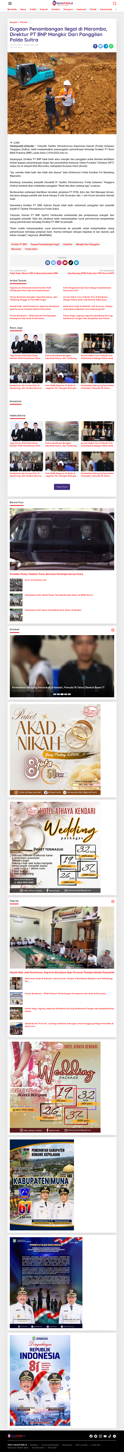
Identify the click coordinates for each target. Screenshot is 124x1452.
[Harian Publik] (62, 3)
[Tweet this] (100, 46)
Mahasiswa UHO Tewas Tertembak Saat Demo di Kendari (53, 610)
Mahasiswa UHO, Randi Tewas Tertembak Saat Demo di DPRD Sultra (59, 595)
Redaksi (34, 1445)
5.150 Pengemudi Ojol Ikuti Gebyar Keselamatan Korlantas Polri (87, 289)
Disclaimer (67, 1445)
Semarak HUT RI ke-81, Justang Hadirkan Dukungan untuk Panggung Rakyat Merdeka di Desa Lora (69, 1024)
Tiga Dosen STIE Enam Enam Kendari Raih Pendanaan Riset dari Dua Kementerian (30, 289)
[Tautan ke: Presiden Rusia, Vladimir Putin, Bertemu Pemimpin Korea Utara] (62, 539)
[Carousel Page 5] (69, 694)
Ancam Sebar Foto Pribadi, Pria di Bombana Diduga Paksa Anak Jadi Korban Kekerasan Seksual (85, 298)
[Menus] (10, 3)
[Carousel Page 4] (65, 694)
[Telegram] (76, 262)
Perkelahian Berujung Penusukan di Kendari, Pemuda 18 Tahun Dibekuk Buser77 (97, 386)
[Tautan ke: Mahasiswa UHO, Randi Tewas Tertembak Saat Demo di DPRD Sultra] (16, 600)
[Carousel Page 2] (58, 694)
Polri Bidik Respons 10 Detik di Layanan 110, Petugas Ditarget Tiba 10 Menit (60, 386)
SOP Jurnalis (81, 1445)
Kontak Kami (38, 1447)
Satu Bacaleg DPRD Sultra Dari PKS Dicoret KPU (91, 272)
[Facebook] (47, 262)
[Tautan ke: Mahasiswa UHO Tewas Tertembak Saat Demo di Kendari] (16, 615)
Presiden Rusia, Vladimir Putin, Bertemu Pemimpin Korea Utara (46, 574)
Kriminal (13, 47)
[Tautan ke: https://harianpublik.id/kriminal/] (113, 630)
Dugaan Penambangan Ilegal (45, 244)
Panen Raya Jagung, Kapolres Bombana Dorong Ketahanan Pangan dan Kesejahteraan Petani (88, 317)
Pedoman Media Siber (18, 1447)
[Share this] (95, 46)
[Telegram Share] (106, 46)
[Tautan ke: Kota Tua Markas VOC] (16, 585)
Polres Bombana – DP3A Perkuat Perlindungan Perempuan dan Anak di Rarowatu (33, 317)
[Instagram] (59, 262)
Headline (67, 244)
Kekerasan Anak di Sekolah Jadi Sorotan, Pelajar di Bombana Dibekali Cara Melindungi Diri (88, 307)
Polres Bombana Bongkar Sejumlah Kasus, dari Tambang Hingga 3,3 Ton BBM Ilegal (33, 298)
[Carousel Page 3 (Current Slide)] (62, 694)
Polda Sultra (31, 249)
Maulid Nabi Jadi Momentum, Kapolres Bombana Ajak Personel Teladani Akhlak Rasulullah (34, 307)
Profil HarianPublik (50, 1445)
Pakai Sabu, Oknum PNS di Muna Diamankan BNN (34, 272)
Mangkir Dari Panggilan (87, 244)
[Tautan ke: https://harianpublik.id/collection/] (113, 901)
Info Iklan (52, 1447)
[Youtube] (65, 262)
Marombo (16, 249)
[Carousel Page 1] (54, 694)
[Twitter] (53, 262)
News (20, 47)
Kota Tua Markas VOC (36, 580)
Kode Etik (95, 1445)
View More (62, 486)
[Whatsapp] (111, 46)
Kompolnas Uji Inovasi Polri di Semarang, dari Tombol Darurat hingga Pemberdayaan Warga (26, 386)
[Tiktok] (71, 262)
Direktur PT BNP (19, 244)
